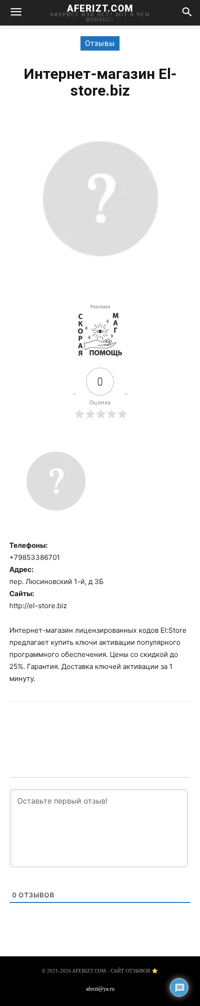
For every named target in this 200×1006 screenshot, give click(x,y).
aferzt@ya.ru (100, 989)
